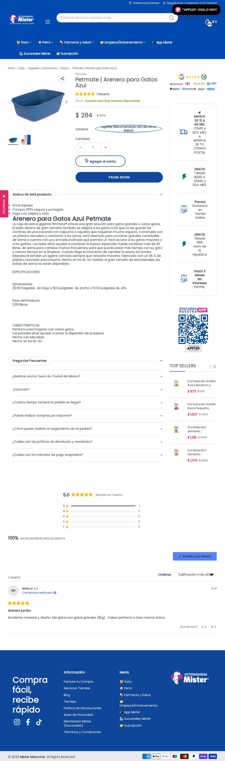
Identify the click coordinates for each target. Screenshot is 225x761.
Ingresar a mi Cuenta (202, 3)
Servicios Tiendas (77, 688)
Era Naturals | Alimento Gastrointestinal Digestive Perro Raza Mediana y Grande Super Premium (199, 429)
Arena (64, 68)
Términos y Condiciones (82, 732)
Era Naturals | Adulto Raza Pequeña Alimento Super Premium (202, 406)
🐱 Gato (126, 681)
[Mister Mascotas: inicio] (22, 21)
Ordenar (165, 574)
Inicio (11, 68)
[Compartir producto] (62, 78)
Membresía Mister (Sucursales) (77, 723)
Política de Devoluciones (82, 708)
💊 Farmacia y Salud (135, 695)
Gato (21, 68)
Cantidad (82, 139)
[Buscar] (171, 17)
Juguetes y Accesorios (42, 68)
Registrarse (175, 3)
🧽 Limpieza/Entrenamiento (139, 703)
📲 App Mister (130, 712)
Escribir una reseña (199, 557)
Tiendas (70, 701)
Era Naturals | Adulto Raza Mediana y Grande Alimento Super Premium (202, 383)
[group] (212, 366)
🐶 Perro (126, 688)
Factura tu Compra (78, 681)
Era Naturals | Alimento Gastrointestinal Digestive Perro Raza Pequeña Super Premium (199, 452)
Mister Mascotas (32, 757)
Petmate (80, 74)
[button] (92, 94)
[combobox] (117, 18)
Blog (67, 695)
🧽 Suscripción (131, 725)
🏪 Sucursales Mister (135, 718)
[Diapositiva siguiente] (66, 102)
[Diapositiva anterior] (10, 102)
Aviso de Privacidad (78, 715)
